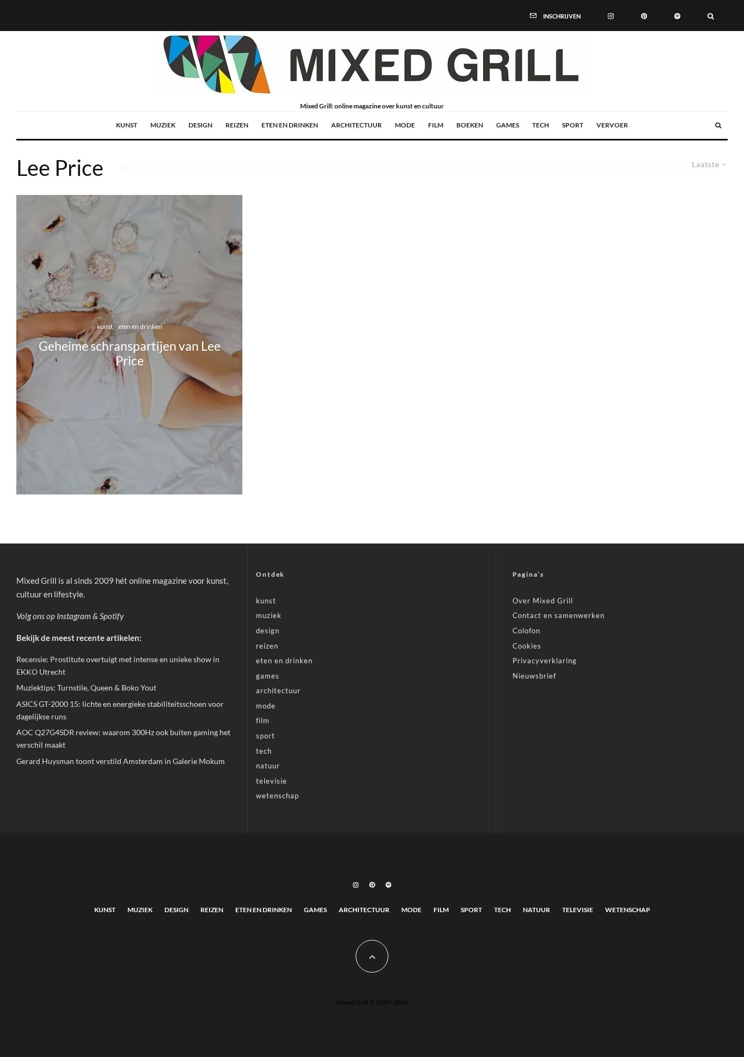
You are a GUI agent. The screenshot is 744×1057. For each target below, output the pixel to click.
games (507, 125)
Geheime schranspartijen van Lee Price (130, 353)
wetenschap (277, 795)
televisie (271, 781)
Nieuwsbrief (534, 675)
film (435, 125)
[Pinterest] (644, 15)
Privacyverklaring (545, 660)
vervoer (612, 125)
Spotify (112, 616)
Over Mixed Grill (543, 600)
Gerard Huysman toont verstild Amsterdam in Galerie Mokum (120, 761)
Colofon (526, 630)
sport (572, 125)
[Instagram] (610, 15)
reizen (236, 125)
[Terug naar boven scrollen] (372, 956)
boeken (469, 125)
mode (405, 125)
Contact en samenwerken (559, 615)
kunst (126, 125)
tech (540, 125)
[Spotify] (677, 15)
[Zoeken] (711, 15)
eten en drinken (289, 125)
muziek (162, 125)
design (200, 125)
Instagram (74, 616)
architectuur (356, 125)
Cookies (527, 645)
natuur (268, 765)
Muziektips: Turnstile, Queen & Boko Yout (86, 687)
